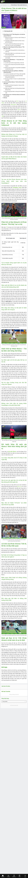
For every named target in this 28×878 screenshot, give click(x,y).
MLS (17, 101)
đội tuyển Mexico (12, 451)
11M (7, 227)
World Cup (19, 486)
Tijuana (18, 109)
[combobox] (14, 701)
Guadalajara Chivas (17, 187)
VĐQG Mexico (13, 104)
